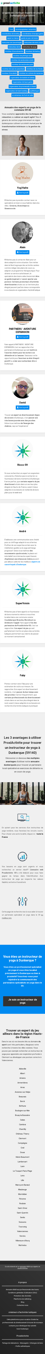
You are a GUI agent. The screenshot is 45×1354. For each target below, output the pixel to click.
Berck (22, 1101)
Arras (22, 1087)
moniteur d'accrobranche (14, 51)
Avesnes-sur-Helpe (22, 1092)
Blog (22, 1302)
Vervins (23, 1236)
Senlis (22, 1217)
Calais (22, 1120)
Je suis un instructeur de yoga (22, 1001)
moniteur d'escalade (9, 73)
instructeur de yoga (29, 47)
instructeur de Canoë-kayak (12, 42)
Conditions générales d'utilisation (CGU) (22, 1293)
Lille (22, 1180)
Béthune (22, 1106)
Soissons (22, 1222)
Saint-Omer (22, 1208)
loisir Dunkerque (22, 1329)
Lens (22, 1176)
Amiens (23, 1078)
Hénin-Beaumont (22, 1157)
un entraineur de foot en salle (22, 95)
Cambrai (22, 1125)
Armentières (23, 1083)
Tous (11, 29)
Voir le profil (23, 193)
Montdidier (22, 1194)
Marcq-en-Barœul (23, 1185)
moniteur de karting (33, 51)
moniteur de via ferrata (35, 69)
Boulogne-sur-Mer (22, 1111)
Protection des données (22, 1296)
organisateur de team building (17, 91)
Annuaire (9, 1289)
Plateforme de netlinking (22, 1299)
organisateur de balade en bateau (22, 78)
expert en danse (13, 38)
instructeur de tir (14, 47)
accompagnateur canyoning (26, 29)
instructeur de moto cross (33, 42)
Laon (22, 1166)
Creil (22, 1148)
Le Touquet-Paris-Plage (22, 1171)
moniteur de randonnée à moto (22, 60)
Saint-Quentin (22, 1213)
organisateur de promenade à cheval (22, 86)
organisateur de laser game (22, 82)
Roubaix (22, 1203)
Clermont (22, 1138)
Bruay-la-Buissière (22, 1115)
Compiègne (22, 1143)
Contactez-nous (22, 1305)
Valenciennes (22, 1231)
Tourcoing (22, 1227)
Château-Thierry (22, 1134)
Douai (22, 1152)
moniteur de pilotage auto (22, 56)
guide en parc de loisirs (29, 38)
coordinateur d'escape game (32, 34)
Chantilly (22, 1129)
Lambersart (22, 1162)
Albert (22, 1073)
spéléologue (34, 91)
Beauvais (22, 1097)
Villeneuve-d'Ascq (23, 1241)
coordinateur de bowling (11, 34)
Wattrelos (22, 1245)
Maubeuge (22, 1190)
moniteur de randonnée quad (22, 64)
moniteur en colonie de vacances (31, 73)
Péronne (22, 1199)
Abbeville (22, 1069)
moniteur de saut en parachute (13, 69)
